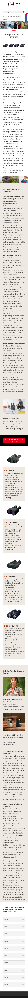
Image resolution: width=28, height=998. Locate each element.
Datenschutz (9, 994)
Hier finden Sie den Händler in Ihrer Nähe (14, 440)
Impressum (17, 994)
